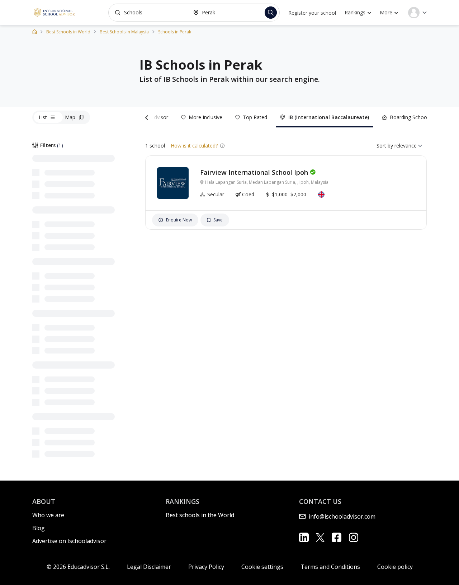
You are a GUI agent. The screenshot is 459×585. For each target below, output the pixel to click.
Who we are (48, 515)
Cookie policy (395, 567)
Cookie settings (262, 567)
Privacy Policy (206, 567)
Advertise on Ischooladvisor (69, 541)
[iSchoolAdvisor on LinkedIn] (304, 537)
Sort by (385, 145)
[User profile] (417, 12)
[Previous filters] (148, 117)
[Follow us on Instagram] (353, 537)
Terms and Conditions (330, 567)
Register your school (312, 12)
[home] (34, 31)
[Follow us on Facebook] (336, 537)
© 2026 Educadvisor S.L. (78, 567)
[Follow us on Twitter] (320, 537)
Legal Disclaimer (149, 567)
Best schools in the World (200, 515)
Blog (38, 528)
